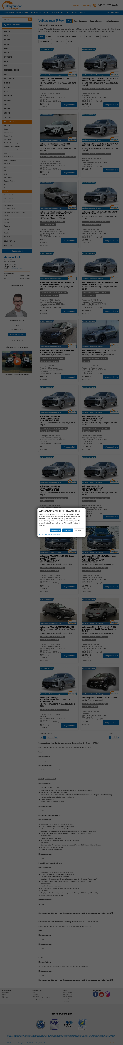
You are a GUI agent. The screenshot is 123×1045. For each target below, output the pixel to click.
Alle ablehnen (67, 530)
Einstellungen (79, 530)
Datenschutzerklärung (45, 534)
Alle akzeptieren (55, 530)
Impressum (56, 534)
